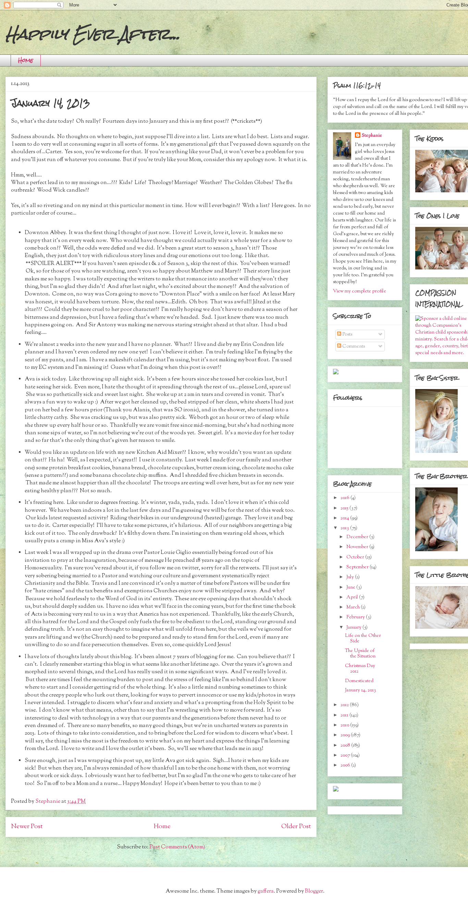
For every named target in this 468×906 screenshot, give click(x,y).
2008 (346, 745)
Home (25, 60)
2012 (345, 705)
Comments (353, 346)
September (358, 567)
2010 (345, 725)
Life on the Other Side (363, 638)
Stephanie (372, 135)
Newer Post (27, 826)
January (354, 627)
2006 (346, 765)
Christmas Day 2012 (360, 669)
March (353, 607)
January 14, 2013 (360, 690)
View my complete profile (359, 291)
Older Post (296, 826)
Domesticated (359, 681)
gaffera (266, 891)
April (352, 597)
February (356, 617)
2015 (345, 508)
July (350, 577)
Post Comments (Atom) (177, 847)
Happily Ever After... (92, 34)
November (357, 547)
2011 (345, 715)
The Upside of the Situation (360, 654)
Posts (346, 334)
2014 (345, 518)
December (357, 537)
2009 (346, 735)
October (355, 557)
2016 (345, 498)
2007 (346, 755)
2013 (345, 528)
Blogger (314, 891)
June (351, 587)
